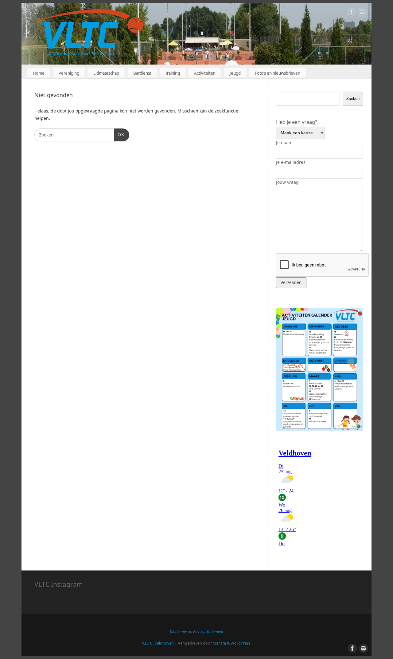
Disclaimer (179, 631)
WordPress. (241, 643)
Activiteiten (205, 73)
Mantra (219, 643)
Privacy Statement (208, 631)
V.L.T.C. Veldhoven (158, 643)
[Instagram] (362, 13)
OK (119, 134)
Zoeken (353, 98)
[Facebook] (351, 13)
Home (39, 73)
